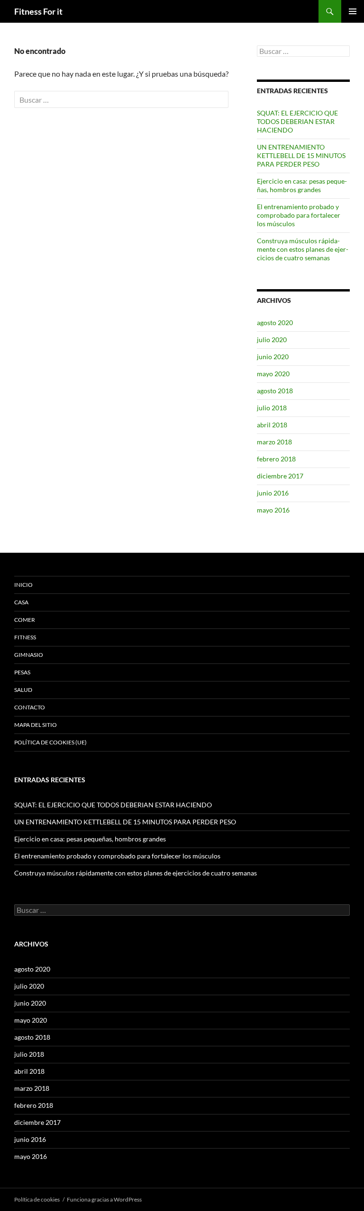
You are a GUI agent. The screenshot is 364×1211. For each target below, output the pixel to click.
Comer (24, 619)
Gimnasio (28, 654)
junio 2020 (273, 357)
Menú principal (352, 11)
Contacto (29, 707)
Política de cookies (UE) (50, 742)
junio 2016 (273, 493)
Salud (23, 689)
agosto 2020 (275, 322)
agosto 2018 (275, 391)
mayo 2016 (273, 510)
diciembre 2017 (280, 476)
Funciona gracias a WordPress (104, 1199)
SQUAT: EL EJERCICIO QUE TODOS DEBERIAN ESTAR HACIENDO (297, 121)
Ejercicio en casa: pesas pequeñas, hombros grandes (302, 185)
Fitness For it (38, 11)
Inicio (23, 584)
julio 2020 (272, 340)
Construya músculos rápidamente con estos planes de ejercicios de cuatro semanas (302, 249)
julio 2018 (272, 408)
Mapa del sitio (35, 724)
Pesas (22, 672)
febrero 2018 (276, 459)
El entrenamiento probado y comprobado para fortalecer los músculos (298, 215)
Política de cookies (37, 1199)
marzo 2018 (274, 442)
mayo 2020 (273, 374)
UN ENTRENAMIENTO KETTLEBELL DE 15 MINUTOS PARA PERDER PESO (301, 155)
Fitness (25, 637)
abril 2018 (272, 425)
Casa (21, 602)
